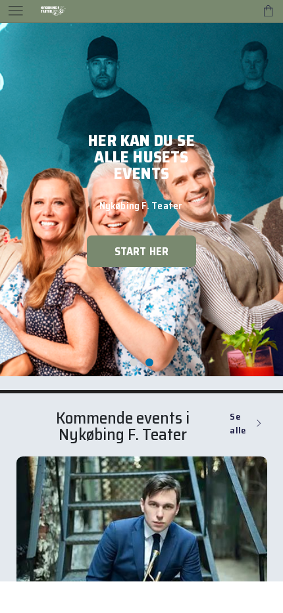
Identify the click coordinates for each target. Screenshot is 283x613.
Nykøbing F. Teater (123, 465)
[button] (134, 394)
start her (142, 282)
